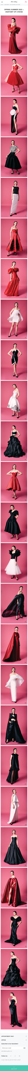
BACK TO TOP (14, 1068)
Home (2, 4)
